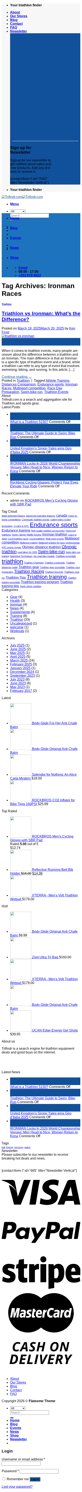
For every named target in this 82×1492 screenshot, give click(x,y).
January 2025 (20, 668)
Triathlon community (55, 562)
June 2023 (18, 683)
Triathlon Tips (16, 577)
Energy (9, 1147)
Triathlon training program (40, 582)
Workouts (17, 631)
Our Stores (18, 16)
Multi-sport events (55, 538)
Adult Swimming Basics (13, 516)
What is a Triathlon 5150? (29, 422)
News (14, 248)
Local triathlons (37, 538)
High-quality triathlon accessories (48, 530)
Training (16, 616)
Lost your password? (17, 1486)
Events (15, 238)
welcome (17, 627)
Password (10, 1471)
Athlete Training (57, 380)
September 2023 (22, 675)
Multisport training (29, 542)
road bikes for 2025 (27, 552)
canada (61, 515)
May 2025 (17, 653)
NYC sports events (11, 547)
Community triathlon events (35, 519)
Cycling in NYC (21, 526)
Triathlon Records (54, 572)
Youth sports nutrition (30, 586)
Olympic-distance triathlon (41, 547)
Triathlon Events (56, 392)
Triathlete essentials (66, 556)
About (15, 12)
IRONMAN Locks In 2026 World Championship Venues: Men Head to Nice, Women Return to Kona (45, 467)
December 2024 (22, 672)
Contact (16, 23)
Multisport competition (29, 388)
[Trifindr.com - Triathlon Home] (22, 197)
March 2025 (19, 660)
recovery (19, 1147)
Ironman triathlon (54, 534)
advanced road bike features (40, 516)
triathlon (12, 561)
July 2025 (17, 645)
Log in (35, 1479)
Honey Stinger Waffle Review (26, 534)
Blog (14, 20)
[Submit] (11, 1417)
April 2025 (17, 656)
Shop (14, 257)
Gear (13, 597)
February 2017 (21, 691)
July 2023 (17, 679)
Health (15, 600)
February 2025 (21, 664)
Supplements (20, 612)
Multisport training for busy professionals (59, 542)
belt (3, 1147)
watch (27, 1147)
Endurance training (16, 530)
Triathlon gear (29, 567)
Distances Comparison (19, 384)
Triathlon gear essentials (52, 567)
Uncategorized (21, 623)
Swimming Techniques (21, 556)
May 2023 (17, 687)
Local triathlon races (18, 538)
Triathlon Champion (34, 562)
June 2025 (18, 649)
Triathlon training (47, 577)
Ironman (16, 604)
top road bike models (44, 556)
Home (15, 218)
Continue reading (17, 377)
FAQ (13, 27)
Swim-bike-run (31, 392)
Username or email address (23, 1459)
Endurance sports (50, 384)
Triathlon (7, 304)
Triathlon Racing (29, 571)
